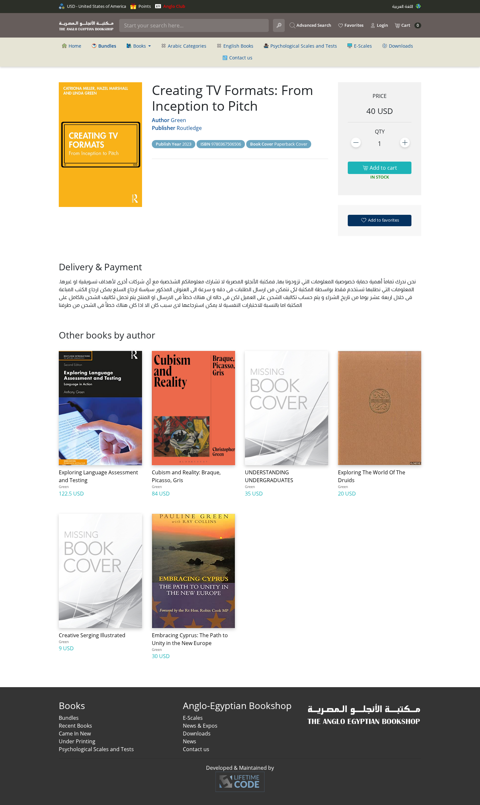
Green (178, 120)
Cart (409, 25)
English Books (237, 46)
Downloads (400, 46)
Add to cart (382, 167)
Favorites (353, 25)
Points (144, 6)
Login (382, 25)
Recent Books (75, 725)
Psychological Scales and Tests (303, 46)
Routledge (189, 128)
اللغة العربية (403, 6)
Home (74, 46)
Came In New (75, 733)
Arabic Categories (186, 46)
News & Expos (200, 725)
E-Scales (362, 46)
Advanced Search (313, 25)
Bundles (69, 717)
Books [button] (139, 46)
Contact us (240, 58)
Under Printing (77, 741)
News (189, 741)
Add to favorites (383, 220)
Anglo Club (173, 6)
